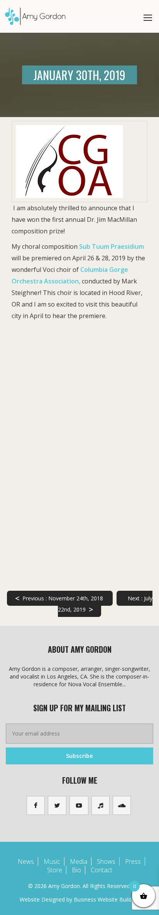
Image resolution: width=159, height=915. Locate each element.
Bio (76, 870)
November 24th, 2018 (59, 598)
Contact (101, 870)
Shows (106, 861)
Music (52, 861)
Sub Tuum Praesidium (111, 246)
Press (133, 861)
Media (78, 861)
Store (54, 870)
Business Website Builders (106, 899)
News (26, 861)
